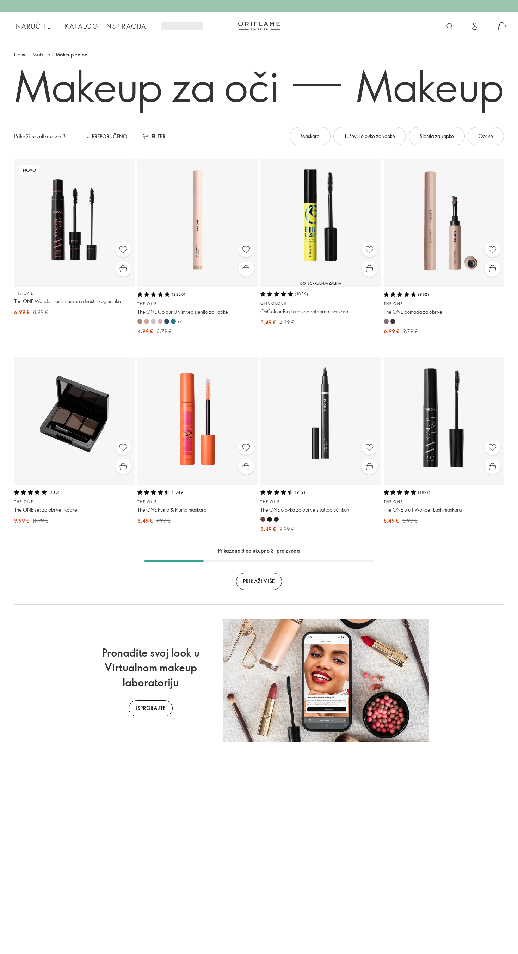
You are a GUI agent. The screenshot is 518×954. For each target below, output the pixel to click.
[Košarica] (501, 26)
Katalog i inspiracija (106, 26)
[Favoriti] (123, 249)
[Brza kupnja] (123, 269)
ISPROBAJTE (151, 708)
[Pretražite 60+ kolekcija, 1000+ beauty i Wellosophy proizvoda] (449, 26)
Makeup (41, 54)
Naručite (33, 26)
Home (20, 54)
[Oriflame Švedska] (259, 25)
